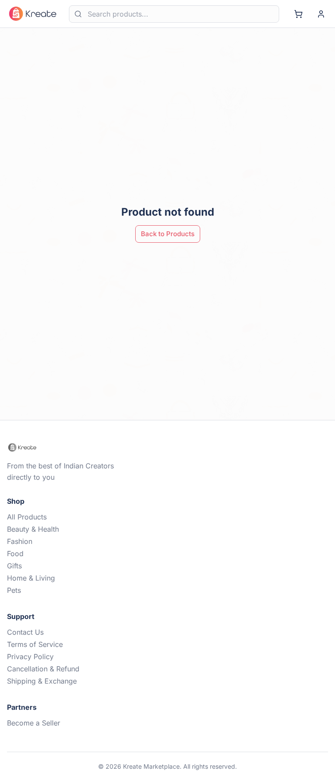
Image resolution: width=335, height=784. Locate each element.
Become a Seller (33, 723)
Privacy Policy (30, 656)
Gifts (14, 565)
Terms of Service (35, 644)
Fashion (19, 541)
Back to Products (168, 234)
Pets (14, 590)
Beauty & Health (33, 529)
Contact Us (25, 632)
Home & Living (31, 578)
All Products (27, 516)
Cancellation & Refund (43, 668)
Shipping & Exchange (42, 681)
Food (15, 553)
